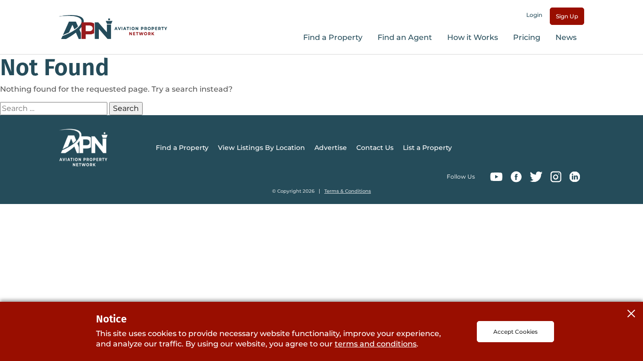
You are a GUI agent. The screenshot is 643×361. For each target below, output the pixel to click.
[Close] (631, 313)
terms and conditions (376, 343)
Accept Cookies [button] (515, 331)
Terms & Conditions (347, 191)
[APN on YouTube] (496, 176)
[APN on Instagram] (556, 176)
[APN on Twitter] (536, 176)
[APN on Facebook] (516, 176)
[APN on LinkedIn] (574, 176)
